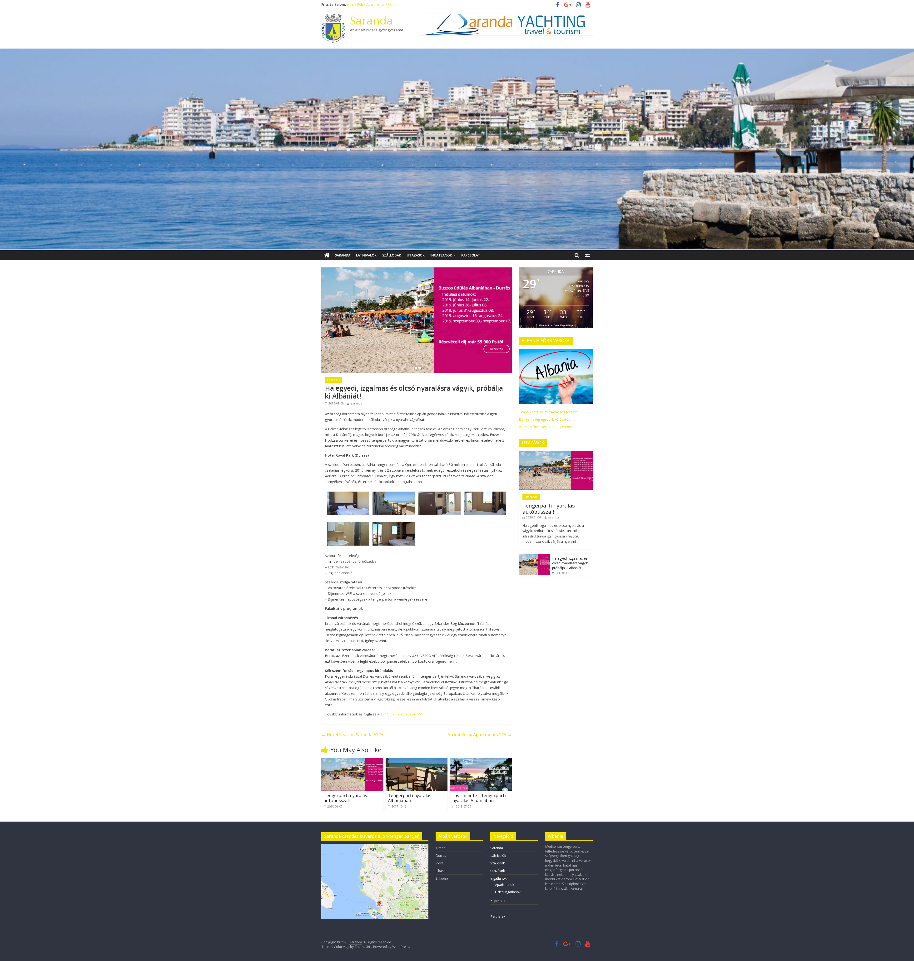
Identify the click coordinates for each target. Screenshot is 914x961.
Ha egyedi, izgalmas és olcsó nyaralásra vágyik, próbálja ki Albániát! (570, 563)
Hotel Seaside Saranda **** (352, 734)
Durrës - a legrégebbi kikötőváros (544, 419)
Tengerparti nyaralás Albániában (409, 798)
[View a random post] (587, 255)
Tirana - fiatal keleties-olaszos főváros (548, 412)
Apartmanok (504, 884)
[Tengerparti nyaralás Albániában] (416, 761)
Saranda (371, 20)
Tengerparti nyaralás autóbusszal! (345, 798)
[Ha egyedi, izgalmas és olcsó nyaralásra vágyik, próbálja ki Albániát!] (534, 556)
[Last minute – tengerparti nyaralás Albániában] (481, 761)
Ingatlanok (441, 255)
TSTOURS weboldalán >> (400, 714)
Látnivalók (366, 255)
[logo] (556, 351)
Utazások (416, 255)
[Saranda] (326, 255)
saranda (356, 403)
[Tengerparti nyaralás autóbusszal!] (352, 761)
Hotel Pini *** (357, 4)
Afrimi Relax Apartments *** (479, 734)
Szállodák (391, 255)
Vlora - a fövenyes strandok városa (546, 426)
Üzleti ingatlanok (508, 892)
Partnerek (497, 916)
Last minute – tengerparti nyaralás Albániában (479, 798)
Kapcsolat (470, 255)
